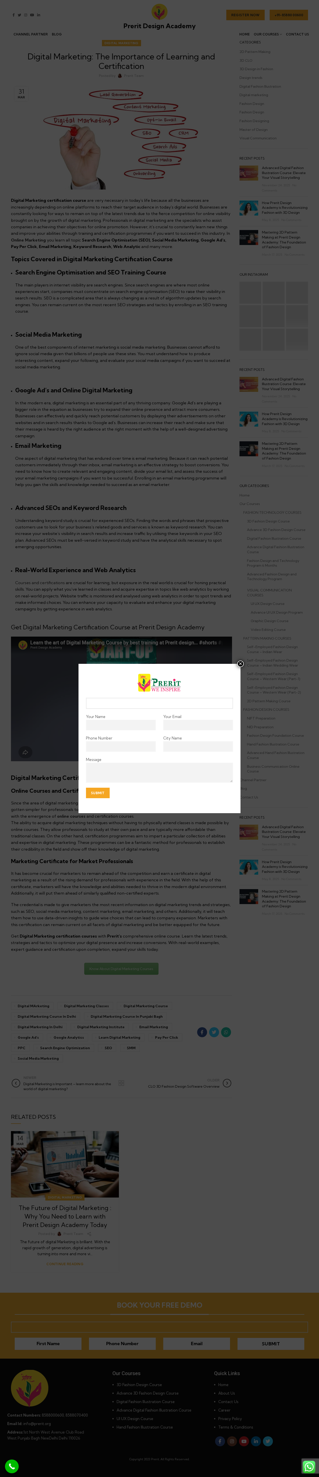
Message (93, 759)
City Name (172, 738)
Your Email (172, 716)
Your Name (95, 716)
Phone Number (99, 738)
